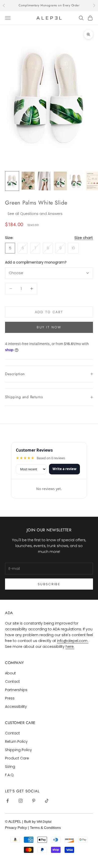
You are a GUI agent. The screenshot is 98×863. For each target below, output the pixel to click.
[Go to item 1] (12, 181)
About (10, 673)
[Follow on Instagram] (20, 800)
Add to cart (49, 312)
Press (10, 698)
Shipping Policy (18, 749)
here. (70, 646)
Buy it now (49, 327)
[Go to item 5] (76, 181)
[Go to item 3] (44, 181)
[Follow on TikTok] (46, 800)
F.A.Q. (9, 774)
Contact (12, 681)
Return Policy (16, 741)
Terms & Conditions (45, 828)
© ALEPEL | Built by (21, 821)
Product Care (17, 758)
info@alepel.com (72, 640)
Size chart (83, 237)
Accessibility (16, 706)
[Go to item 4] (60, 181)
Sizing (10, 766)
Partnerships (16, 689)
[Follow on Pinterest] (33, 800)
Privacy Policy (16, 828)
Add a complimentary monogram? (36, 262)
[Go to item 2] (28, 180)
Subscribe (49, 584)
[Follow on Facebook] (7, 800)
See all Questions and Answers (35, 213)
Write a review (64, 469)
